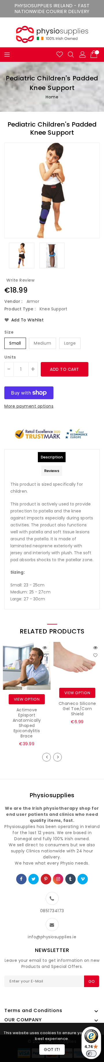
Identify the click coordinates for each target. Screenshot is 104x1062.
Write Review (20, 280)
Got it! (52, 1049)
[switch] (91, 1053)
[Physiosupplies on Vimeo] (83, 879)
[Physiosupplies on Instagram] (58, 879)
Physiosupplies (52, 795)
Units (10, 357)
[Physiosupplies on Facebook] (21, 879)
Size (9, 332)
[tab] (52, 457)
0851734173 (52, 911)
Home (52, 97)
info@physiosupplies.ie (52, 937)
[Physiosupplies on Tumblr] (70, 879)
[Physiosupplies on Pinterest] (46, 879)
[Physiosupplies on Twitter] (33, 879)
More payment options (28, 406)
